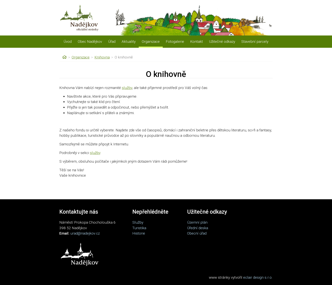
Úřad (111, 41)
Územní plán (197, 222)
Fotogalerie (175, 41)
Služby (137, 222)
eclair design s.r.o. (258, 277)
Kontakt (196, 41)
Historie (138, 233)
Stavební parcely (254, 41)
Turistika (139, 228)
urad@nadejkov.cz (85, 233)
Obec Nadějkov (90, 41)
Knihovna (102, 57)
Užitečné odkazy (222, 41)
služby (127, 88)
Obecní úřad (197, 233)
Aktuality (129, 41)
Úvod (68, 41)
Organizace (151, 41)
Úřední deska (197, 228)
